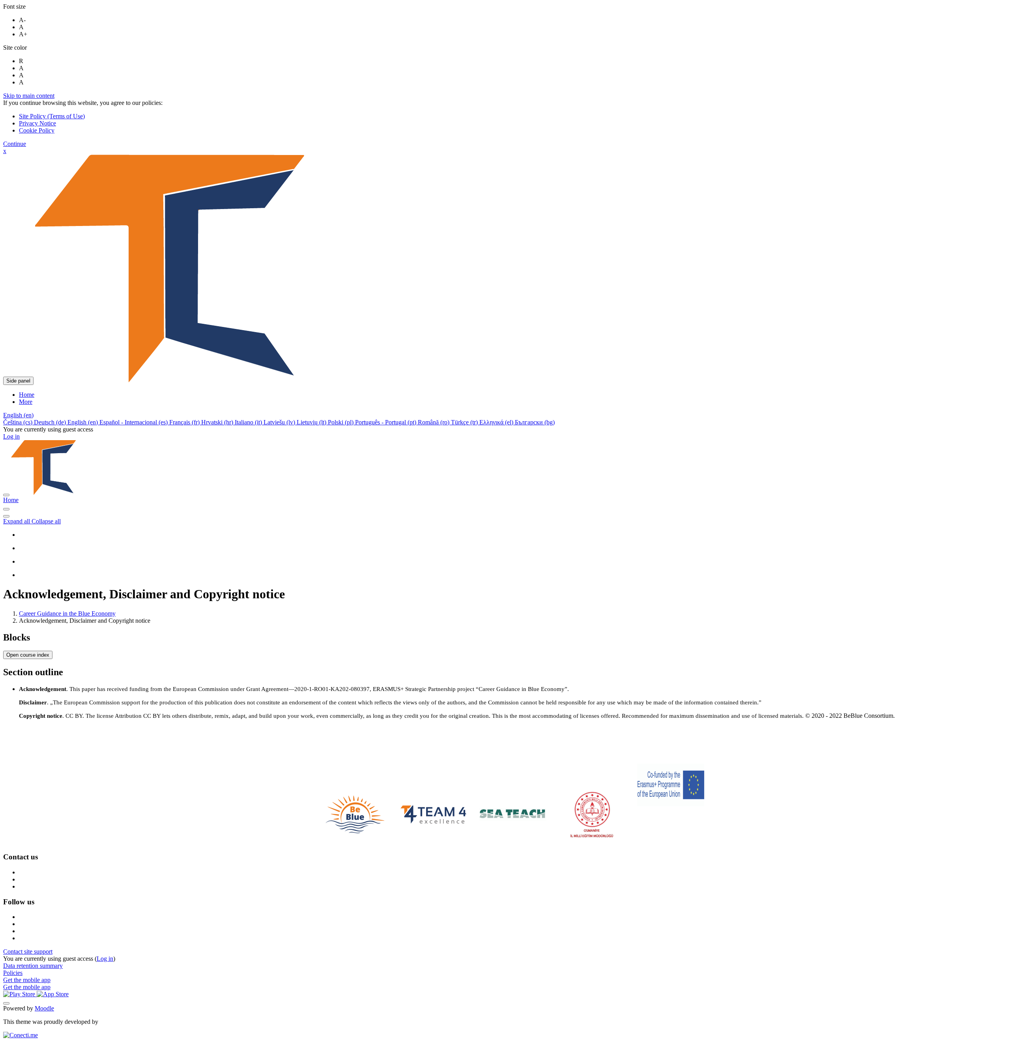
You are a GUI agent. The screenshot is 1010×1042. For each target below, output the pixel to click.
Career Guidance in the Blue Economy (67, 613)
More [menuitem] (25, 401)
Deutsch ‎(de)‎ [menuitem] (50, 422)
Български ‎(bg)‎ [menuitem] (535, 422)
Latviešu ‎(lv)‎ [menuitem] (280, 422)
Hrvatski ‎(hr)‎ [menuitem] (218, 422)
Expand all (17, 521)
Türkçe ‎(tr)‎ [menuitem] (465, 422)
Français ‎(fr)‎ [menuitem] (185, 422)
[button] (18, 415)
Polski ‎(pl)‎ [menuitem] (341, 422)
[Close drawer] (6, 495)
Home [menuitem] (26, 394)
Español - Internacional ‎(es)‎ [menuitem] (134, 422)
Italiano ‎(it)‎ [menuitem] (249, 422)
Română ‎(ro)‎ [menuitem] (434, 422)
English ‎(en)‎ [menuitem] (83, 422)
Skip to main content (28, 95)
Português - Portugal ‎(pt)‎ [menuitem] (386, 422)
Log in (11, 436)
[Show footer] (6, 1003)
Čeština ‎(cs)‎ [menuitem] (18, 422)
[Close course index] (6, 509)
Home (11, 500)
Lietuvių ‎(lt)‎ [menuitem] (312, 422)
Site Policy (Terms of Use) (52, 116)
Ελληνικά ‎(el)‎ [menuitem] (497, 422)
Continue (14, 143)
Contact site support (27, 951)
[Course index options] (6, 516)
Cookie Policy (36, 130)
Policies (12, 972)
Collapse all (46, 521)
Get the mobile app (26, 980)
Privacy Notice (37, 123)
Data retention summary (33, 965)
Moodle (44, 1008)
